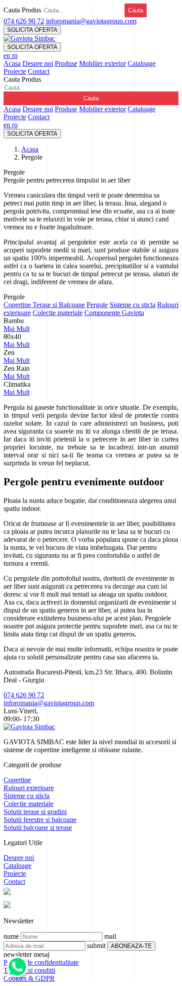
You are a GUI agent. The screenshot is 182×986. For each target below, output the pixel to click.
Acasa (12, 63)
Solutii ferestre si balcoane (40, 819)
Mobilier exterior (102, 63)
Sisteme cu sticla (132, 304)
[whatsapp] (17, 973)
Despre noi (38, 63)
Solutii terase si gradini (35, 811)
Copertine (17, 780)
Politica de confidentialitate (41, 962)
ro (15, 55)
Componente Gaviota (114, 312)
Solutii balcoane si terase (38, 827)
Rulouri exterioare (29, 788)
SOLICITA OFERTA (32, 30)
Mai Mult (17, 328)
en (8, 55)
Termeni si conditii (29, 970)
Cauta (135, 10)
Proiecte (15, 71)
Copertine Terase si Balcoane (44, 304)
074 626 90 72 (24, 21)
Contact (38, 71)
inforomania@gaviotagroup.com (91, 21)
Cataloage (141, 63)
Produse (66, 63)
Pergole (97, 304)
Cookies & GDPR (29, 978)
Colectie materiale (58, 312)
